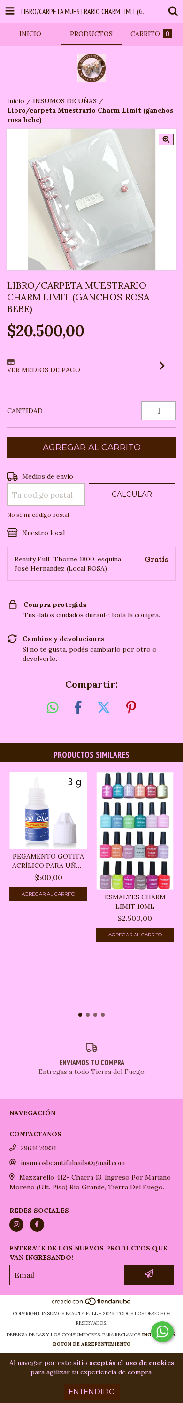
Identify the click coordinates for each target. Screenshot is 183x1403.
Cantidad (25, 410)
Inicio (15, 101)
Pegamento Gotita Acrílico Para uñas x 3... (48, 861)
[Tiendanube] (92, 1304)
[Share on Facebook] (78, 707)
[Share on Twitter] (104, 707)
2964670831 (38, 1148)
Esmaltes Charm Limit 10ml (135, 902)
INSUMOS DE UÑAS (65, 101)
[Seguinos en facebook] (37, 1225)
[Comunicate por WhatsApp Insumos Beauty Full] (162, 1331)
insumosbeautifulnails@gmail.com (73, 1162)
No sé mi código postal (38, 514)
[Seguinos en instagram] (16, 1225)
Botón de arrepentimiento (91, 1344)
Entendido (92, 1391)
